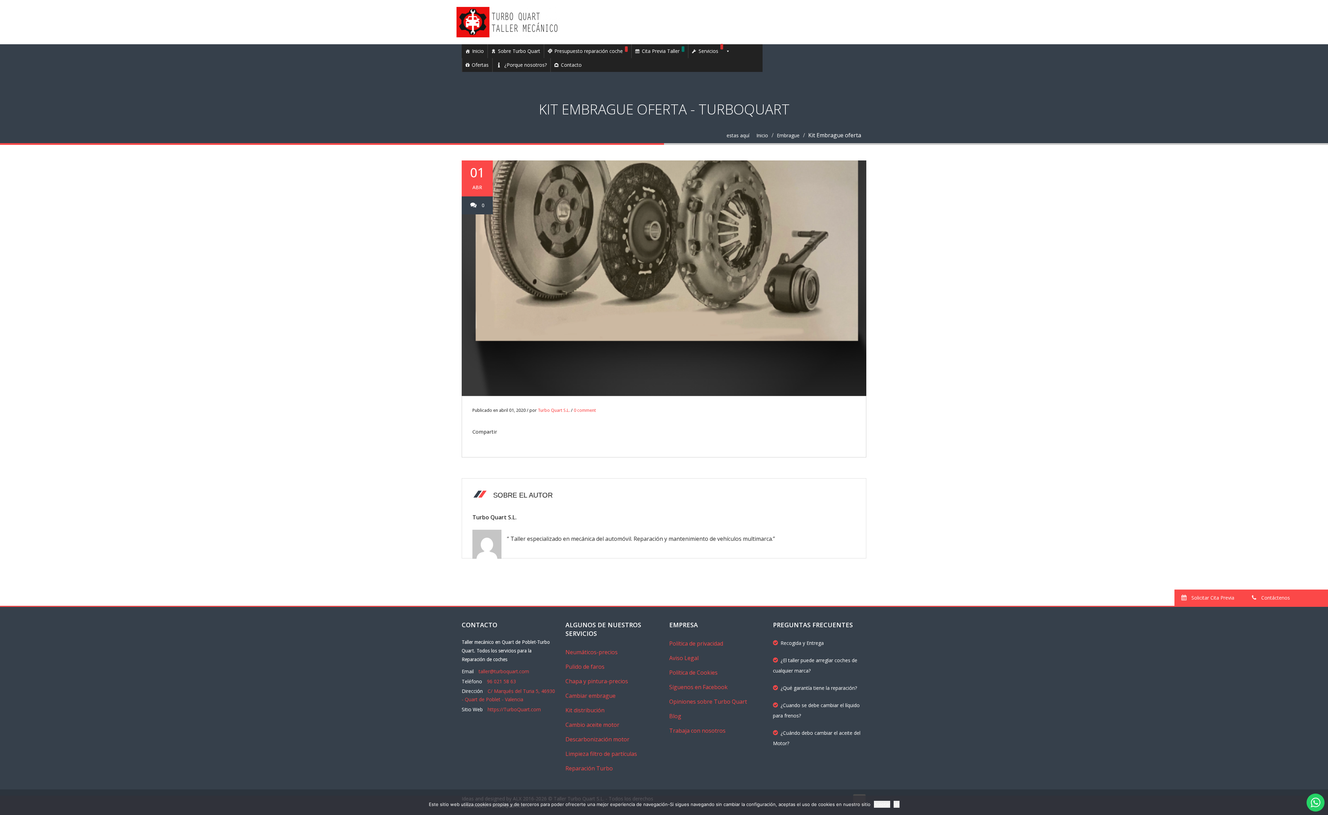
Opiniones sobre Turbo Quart (708, 701)
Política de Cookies (693, 672)
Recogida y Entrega (802, 643)
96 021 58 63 (501, 681)
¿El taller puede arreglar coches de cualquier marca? (815, 665)
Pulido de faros (585, 666)
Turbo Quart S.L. (554, 410)
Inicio (478, 51)
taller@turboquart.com (504, 671)
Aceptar (882, 804)
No (897, 804)
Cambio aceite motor (592, 725)
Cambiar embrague (590, 696)
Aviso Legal (684, 658)
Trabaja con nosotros (697, 730)
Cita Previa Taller (661, 51)
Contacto (571, 65)
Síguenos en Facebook (698, 687)
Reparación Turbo (589, 768)
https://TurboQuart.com (514, 709)
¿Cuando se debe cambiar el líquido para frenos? (816, 710)
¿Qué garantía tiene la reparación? (819, 688)
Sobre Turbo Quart (519, 51)
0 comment (585, 410)
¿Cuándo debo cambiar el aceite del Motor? (816, 738)
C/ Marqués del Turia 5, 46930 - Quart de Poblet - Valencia (508, 695)
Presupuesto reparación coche (588, 51)
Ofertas (480, 65)
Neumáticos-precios (591, 652)
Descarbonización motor (597, 739)
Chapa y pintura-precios (596, 681)
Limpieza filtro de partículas (601, 754)
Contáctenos (1275, 597)
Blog (675, 716)
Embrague (788, 135)
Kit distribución (585, 710)
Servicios (708, 51)
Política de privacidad (696, 643)
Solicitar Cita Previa (1212, 597)
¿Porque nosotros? (525, 65)
